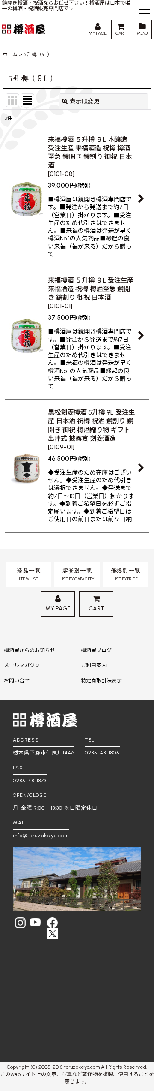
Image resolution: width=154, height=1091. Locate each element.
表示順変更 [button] (85, 101)
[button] (144, 11)
